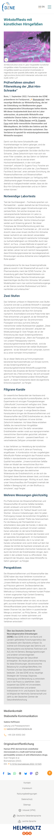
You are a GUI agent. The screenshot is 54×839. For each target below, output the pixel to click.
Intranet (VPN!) (28, 810)
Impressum (27, 788)
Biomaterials (38, 99)
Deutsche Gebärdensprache (29, 816)
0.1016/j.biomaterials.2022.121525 (25, 764)
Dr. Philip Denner (23, 120)
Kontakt (27, 783)
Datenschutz (27, 799)
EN (43, 6)
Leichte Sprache (29, 821)
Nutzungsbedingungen (27, 794)
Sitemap (27, 805)
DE (39, 6)
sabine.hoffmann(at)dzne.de (19, 729)
